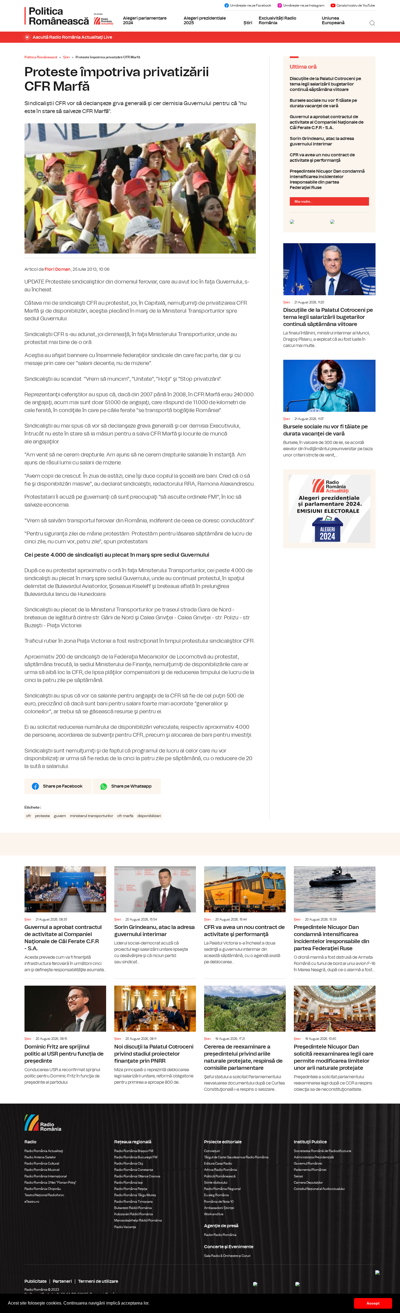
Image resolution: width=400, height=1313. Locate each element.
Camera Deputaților (308, 1182)
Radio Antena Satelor (40, 1157)
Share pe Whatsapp (131, 786)
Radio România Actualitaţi (43, 1151)
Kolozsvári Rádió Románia (133, 1214)
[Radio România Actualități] (68, 16)
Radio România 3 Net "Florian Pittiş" (50, 1182)
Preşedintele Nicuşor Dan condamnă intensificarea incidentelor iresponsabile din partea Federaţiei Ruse (329, 179)
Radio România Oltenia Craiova (137, 1176)
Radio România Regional (222, 1188)
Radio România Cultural (41, 1163)
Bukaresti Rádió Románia (133, 1208)
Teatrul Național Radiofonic (44, 1195)
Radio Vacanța (125, 1227)
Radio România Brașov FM (133, 1151)
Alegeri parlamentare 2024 (145, 20)
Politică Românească (220, 1176)
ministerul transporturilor (91, 816)
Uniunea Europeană (333, 20)
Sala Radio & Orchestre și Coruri (227, 1255)
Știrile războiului (215, 1182)
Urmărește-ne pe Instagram (303, 5)
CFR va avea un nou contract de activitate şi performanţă (329, 158)
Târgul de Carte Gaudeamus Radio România (236, 1157)
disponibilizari (149, 816)
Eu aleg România (216, 1195)
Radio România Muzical (41, 1169)
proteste (42, 816)
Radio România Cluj (128, 1163)
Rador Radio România (220, 1234)
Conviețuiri (212, 1151)
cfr (28, 816)
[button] (151, 1304)
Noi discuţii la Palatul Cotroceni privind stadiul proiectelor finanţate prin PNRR (155, 1032)
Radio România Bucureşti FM (135, 1157)
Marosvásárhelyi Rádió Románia (138, 1220)
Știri (248, 23)
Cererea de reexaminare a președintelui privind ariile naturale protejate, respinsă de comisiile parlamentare (245, 1035)
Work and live (213, 1214)
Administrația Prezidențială (314, 1157)
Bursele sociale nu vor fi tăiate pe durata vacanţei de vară (329, 103)
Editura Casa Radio (218, 1163)
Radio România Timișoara (133, 1201)
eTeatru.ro (31, 1201)
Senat (298, 1176)
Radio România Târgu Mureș (135, 1195)
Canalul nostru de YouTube (356, 5)
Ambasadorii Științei (219, 1208)
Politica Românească (40, 57)
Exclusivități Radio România (277, 20)
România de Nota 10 (219, 1201)
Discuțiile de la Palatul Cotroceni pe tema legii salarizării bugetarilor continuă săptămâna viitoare (329, 84)
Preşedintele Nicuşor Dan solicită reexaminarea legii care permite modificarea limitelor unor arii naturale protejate (335, 1035)
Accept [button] (373, 1303)
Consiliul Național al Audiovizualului (319, 1188)
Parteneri (62, 1281)
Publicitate (35, 1281)
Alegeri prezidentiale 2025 (205, 20)
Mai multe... (304, 201)
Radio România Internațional (45, 1176)
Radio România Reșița (130, 1188)
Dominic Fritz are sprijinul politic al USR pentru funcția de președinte (65, 1032)
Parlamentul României (310, 1169)
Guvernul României (308, 1163)
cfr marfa (125, 816)
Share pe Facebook (62, 786)
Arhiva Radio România (220, 1169)
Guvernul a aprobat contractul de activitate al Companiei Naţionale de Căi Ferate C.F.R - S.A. (329, 122)
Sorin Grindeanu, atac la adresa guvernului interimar (329, 141)
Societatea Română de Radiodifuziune (322, 1151)
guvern (60, 816)
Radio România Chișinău (42, 1188)
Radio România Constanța (133, 1169)
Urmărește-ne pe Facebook (250, 5)
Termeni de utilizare (98, 1281)
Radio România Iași (128, 1182)
